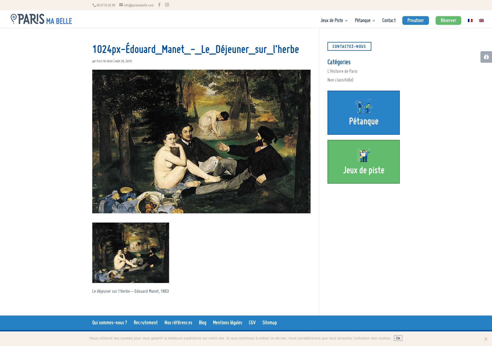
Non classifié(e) (340, 79)
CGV (252, 322)
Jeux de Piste (332, 21)
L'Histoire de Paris (342, 71)
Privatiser (415, 20)
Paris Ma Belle (105, 61)
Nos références (178, 322)
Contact (389, 21)
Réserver (448, 20)
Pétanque (363, 21)
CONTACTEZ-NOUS (349, 46)
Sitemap (269, 322)
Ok (398, 338)
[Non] (485, 338)
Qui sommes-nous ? (109, 322)
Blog (202, 322)
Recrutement (146, 322)
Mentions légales (227, 322)
